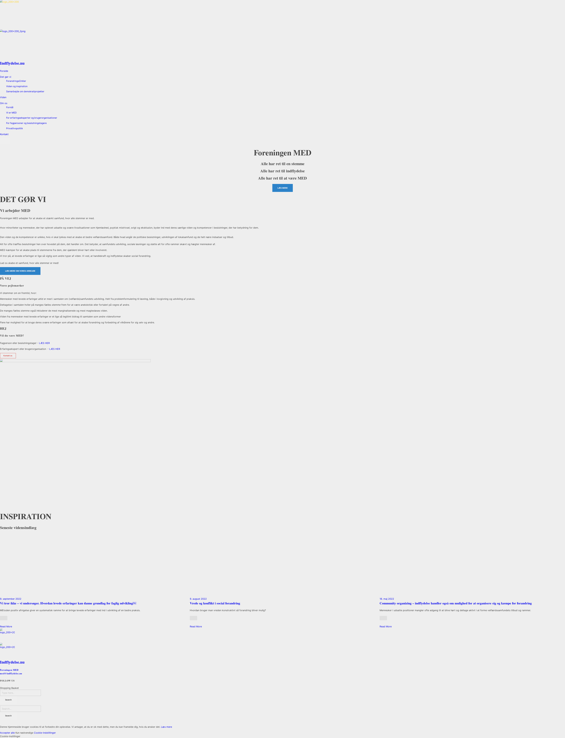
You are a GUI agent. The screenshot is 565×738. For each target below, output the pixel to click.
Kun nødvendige (24, 732)
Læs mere (166, 726)
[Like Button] (3, 618)
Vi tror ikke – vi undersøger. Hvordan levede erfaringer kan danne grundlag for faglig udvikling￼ (68, 603)
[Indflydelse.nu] (282, 14)
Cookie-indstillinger (45, 732)
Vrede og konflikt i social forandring (215, 603)
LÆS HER (44, 343)
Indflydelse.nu (12, 63)
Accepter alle (7, 732)
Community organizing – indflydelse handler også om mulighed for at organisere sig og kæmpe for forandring (456, 603)
